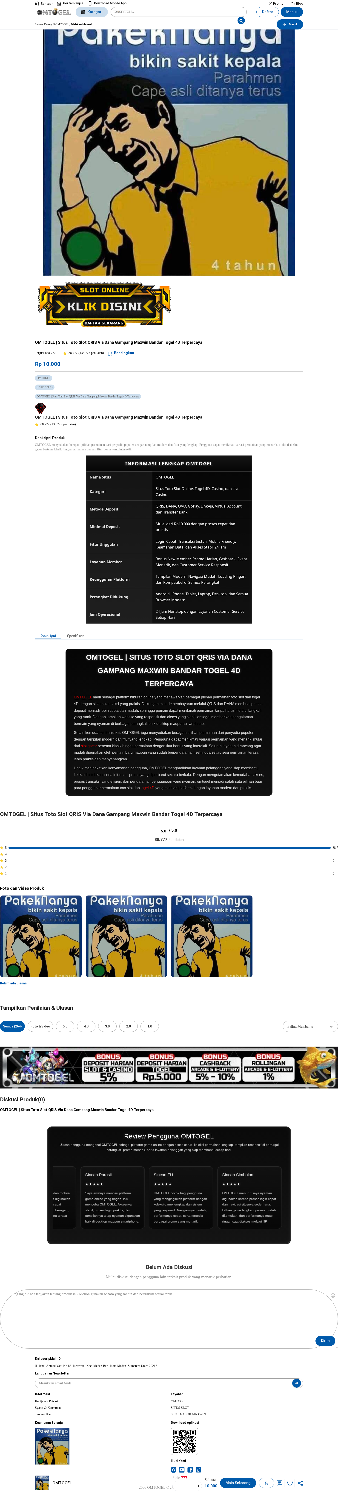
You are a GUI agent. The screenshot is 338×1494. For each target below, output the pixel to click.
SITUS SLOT (180, 1407)
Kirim (325, 1341)
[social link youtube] (182, 1469)
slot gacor (89, 746)
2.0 (128, 1026)
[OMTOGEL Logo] (54, 12)
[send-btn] (296, 1383)
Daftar (267, 12)
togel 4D (148, 788)
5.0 (65, 1026)
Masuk (292, 12)
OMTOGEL (83, 697)
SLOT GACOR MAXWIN (188, 1414)
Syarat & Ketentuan (48, 1407)
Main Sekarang (238, 1483)
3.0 (107, 1026)
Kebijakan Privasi (46, 1401)
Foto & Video (40, 1026)
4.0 (86, 1026)
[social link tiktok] (198, 1469)
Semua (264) (12, 1026)
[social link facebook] (190, 1469)
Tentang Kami (44, 1414)
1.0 (149, 1026)
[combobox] (310, 1026)
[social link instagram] (173, 1469)
